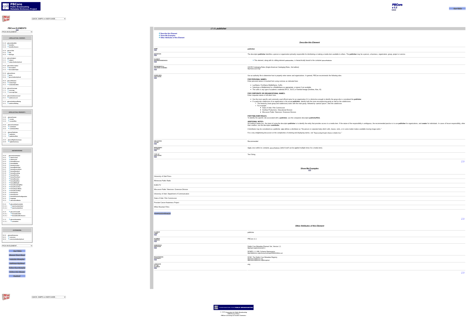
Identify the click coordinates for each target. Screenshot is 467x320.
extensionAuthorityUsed (16, 239)
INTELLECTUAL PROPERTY (17, 112)
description (12, 67)
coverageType (13, 92)
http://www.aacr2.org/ (254, 68)
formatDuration (14, 179)
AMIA (282, 129)
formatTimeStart (15, 177)
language (13, 198)
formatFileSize (14, 175)
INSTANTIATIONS (17, 150)
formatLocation (14, 165)
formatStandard (15, 171)
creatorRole (13, 121)
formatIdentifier (16, 213)
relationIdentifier (14, 84)
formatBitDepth (14, 183)
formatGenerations (16, 169)
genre (10, 75)
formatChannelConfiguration (18, 196)
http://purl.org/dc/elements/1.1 (256, 248)
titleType (11, 54)
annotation (15, 221)
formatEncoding (15, 173)
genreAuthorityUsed (15, 77)
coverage (12, 90)
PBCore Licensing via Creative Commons (233, 315)
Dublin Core (260, 123)
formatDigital (14, 163)
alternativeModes (15, 200)
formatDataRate (15, 181)
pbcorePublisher (327, 60)
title (10, 52)
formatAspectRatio (15, 188)
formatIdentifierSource (18, 215)
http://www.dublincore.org (255, 258)
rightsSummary (14, 141)
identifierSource (13, 47)
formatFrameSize (15, 186)
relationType (12, 82)
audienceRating (13, 103)
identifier (11, 45)
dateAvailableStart (17, 206)
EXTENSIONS (17, 230)
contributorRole (14, 128)
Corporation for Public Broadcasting (236, 312)
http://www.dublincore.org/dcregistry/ (259, 260)
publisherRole (289, 60)
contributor (12, 126)
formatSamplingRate (16, 184)
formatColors (14, 192)
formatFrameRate (15, 190)
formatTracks (14, 194)
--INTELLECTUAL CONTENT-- (17, 38)
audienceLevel (13, 97)
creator (11, 119)
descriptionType (13, 69)
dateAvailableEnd (17, 208)
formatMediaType (15, 167)
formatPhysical (14, 161)
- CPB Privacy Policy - (233, 313)
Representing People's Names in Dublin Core (327, 133)
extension (12, 237)
